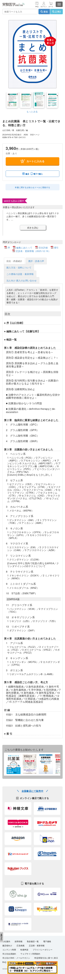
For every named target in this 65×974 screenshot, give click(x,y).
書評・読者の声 (36, 261)
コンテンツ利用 (9, 950)
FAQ (4, 962)
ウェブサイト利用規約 (30, 954)
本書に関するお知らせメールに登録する (32, 187)
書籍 (45, 11)
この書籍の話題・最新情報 (20, 274)
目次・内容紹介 (14, 261)
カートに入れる (36, 161)
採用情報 (19, 941)
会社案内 (6, 941)
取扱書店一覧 (33, 941)
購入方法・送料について (18, 267)
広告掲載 (20, 946)
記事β (57, 11)
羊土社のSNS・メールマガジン (16, 958)
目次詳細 (43, 247)
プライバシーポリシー (42, 950)
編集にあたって (24, 247)
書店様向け (7, 946)
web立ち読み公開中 (14, 200)
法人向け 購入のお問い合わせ (21, 280)
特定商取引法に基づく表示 (46, 958)
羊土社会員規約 (9, 954)
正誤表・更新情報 (36, 946)
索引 (56, 247)
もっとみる (32, 111)
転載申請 (24, 950)
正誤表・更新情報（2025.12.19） (33, 251)
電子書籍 (47, 941)
